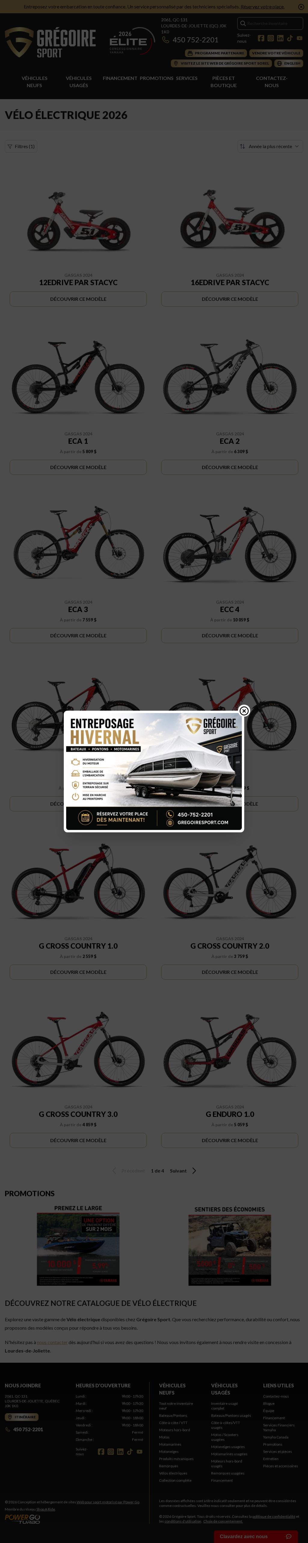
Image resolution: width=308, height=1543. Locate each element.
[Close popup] (244, 711)
